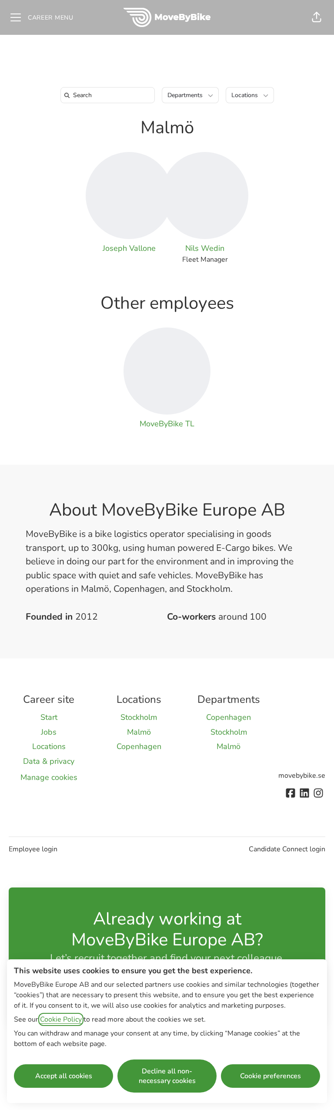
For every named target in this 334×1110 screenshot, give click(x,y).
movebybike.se (301, 775)
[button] (316, 17)
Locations (49, 746)
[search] (109, 95)
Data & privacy (48, 761)
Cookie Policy (61, 1019)
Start (48, 717)
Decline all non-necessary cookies (167, 1076)
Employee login (33, 849)
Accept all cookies (63, 1076)
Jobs (49, 732)
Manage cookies (48, 777)
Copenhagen (139, 746)
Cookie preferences (270, 1076)
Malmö (167, 127)
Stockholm (138, 717)
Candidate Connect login (287, 849)
